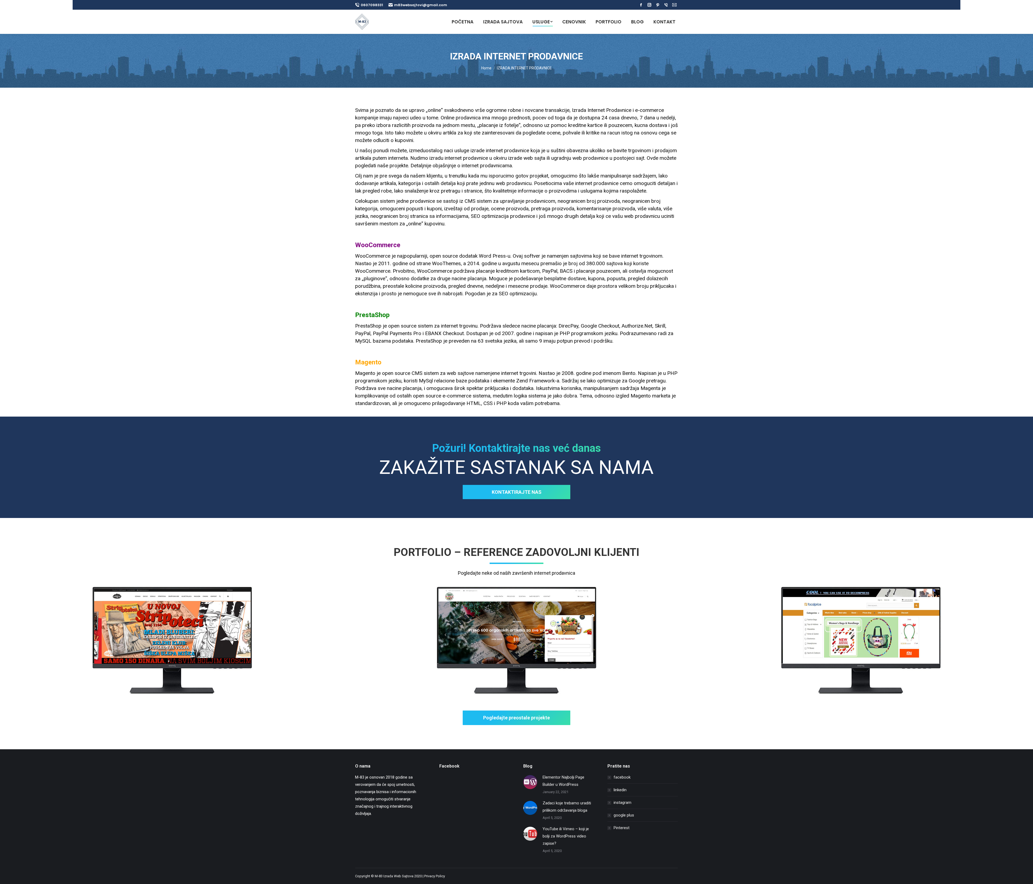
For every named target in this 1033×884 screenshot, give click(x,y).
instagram (622, 802)
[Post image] (530, 782)
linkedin (620, 789)
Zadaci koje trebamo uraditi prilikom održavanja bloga (567, 807)
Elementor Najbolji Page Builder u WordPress (563, 781)
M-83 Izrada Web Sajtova (394, 876)
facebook (622, 777)
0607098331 (372, 5)
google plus (624, 815)
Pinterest (621, 827)
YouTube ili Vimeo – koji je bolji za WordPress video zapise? (566, 836)
